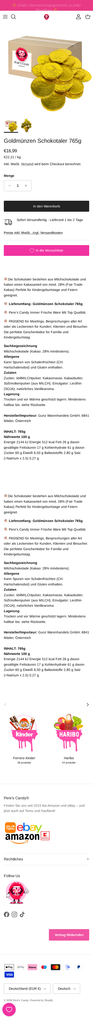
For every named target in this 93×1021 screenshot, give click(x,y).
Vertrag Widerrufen (69, 935)
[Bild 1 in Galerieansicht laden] (46, 69)
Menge (9, 176)
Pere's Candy (20, 1000)
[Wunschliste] (9, 1009)
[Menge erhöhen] (27, 185)
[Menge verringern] (8, 185)
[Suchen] (15, 16)
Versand (27, 164)
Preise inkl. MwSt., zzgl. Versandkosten (33, 233)
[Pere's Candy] (46, 16)
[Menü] (5, 16)
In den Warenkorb (46, 206)
